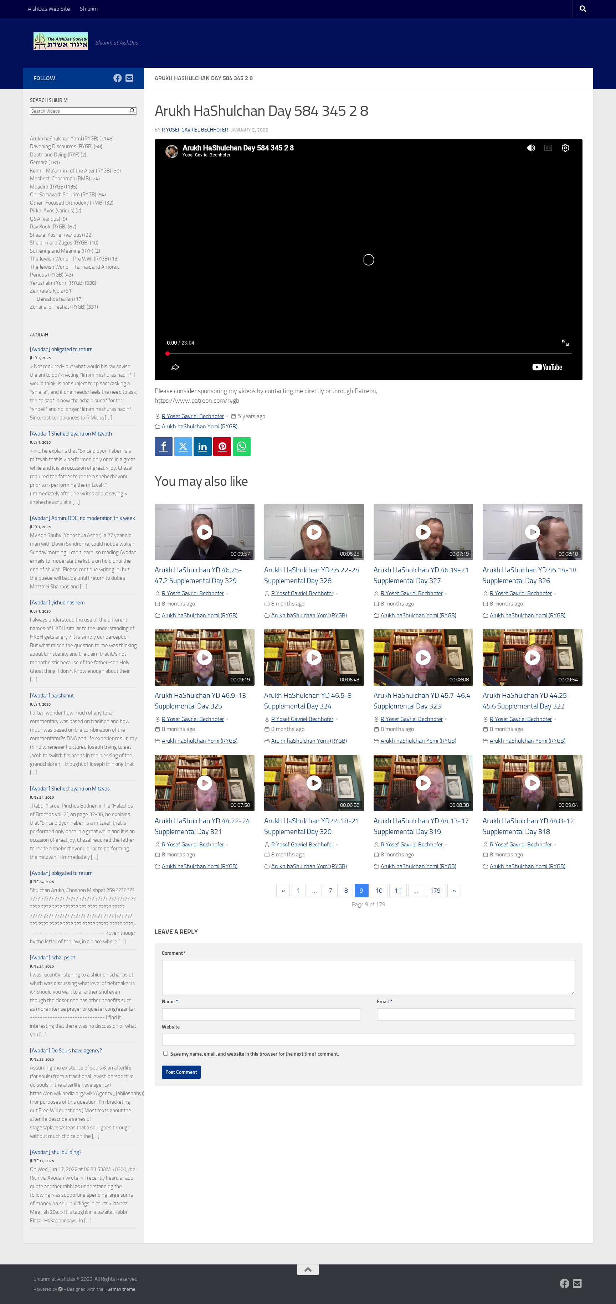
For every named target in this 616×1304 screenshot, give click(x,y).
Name (170, 1002)
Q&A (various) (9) (48, 219)
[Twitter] (183, 446)
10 (379, 891)
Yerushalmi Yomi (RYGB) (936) (63, 283)
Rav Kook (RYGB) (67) (53, 226)
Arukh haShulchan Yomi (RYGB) (199, 426)
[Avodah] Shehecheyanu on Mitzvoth (71, 434)
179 (435, 891)
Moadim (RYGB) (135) (53, 187)
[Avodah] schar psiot (52, 957)
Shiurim (89, 8)
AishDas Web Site (49, 8)
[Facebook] (164, 446)
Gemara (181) (45, 162)
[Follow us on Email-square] (129, 78)
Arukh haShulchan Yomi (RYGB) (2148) (72, 138)
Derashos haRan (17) (60, 299)
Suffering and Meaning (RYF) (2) (65, 251)
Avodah (39, 335)
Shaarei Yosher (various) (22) (61, 235)
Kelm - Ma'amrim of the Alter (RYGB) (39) (75, 170)
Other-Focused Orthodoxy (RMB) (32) (71, 203)
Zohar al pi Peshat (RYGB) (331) (64, 307)
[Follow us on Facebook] (117, 78)
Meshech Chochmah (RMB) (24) (65, 178)
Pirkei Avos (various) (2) (55, 210)
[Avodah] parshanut (52, 695)
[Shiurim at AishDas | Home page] (61, 41)
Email (384, 1002)
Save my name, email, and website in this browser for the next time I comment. (254, 1054)
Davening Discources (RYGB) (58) (66, 146)
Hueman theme (119, 1289)
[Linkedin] (202, 446)
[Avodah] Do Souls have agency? (66, 1050)
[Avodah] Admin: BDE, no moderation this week (82, 518)
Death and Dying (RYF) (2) (58, 154)
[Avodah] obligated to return (61, 349)
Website (171, 1027)
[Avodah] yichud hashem (57, 602)
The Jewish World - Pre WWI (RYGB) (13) (74, 259)
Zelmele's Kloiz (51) (51, 291)
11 (397, 891)
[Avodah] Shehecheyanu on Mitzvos (70, 788)
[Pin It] (222, 446)
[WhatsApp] (242, 446)
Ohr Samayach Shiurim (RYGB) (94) (68, 194)
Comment (174, 953)
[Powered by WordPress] (60, 1289)
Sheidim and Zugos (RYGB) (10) (64, 242)
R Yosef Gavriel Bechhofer (195, 130)
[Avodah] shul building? (56, 1152)
